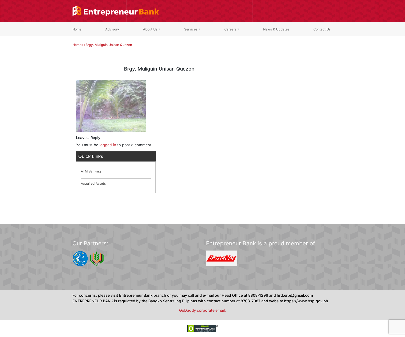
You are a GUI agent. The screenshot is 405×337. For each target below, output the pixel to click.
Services (191, 29)
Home (76, 29)
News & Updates (276, 29)
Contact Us (322, 29)
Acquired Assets (93, 183)
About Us (150, 29)
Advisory (112, 29)
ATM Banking (91, 171)
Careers (230, 29)
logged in (107, 144)
